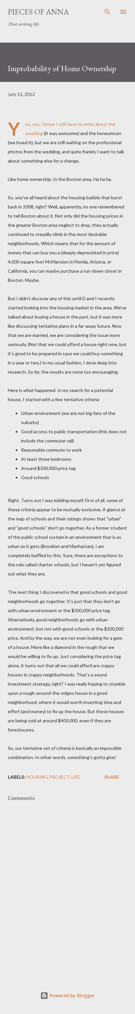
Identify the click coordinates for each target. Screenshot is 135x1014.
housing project (47, 777)
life (75, 777)
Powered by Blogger (71, 995)
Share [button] (111, 777)
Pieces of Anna (38, 12)
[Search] (107, 12)
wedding (34, 133)
